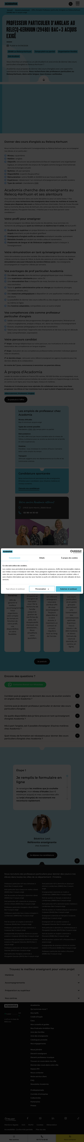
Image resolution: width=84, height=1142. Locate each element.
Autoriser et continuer (68, 589)
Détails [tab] (42, 558)
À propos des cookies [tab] (69, 558)
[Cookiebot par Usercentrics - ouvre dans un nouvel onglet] (71, 551)
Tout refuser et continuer (15, 589)
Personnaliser (40, 589)
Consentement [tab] (14, 558)
